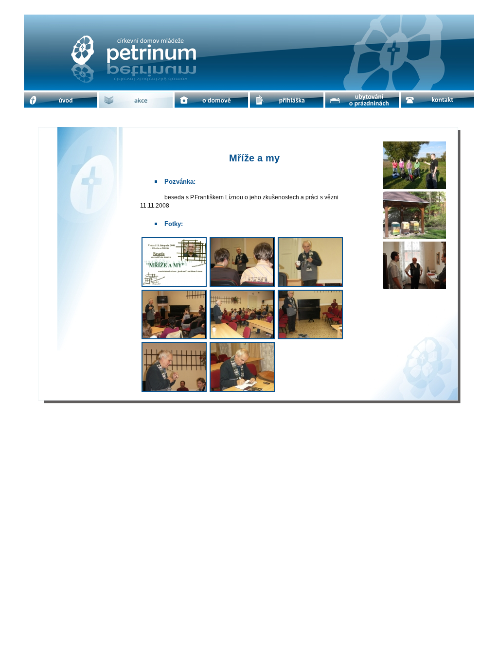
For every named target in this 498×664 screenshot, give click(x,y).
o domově (211, 100)
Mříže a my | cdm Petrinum (97, 22)
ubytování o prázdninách (362, 100)
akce (136, 100)
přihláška (287, 100)
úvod (60, 100)
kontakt (437, 100)
